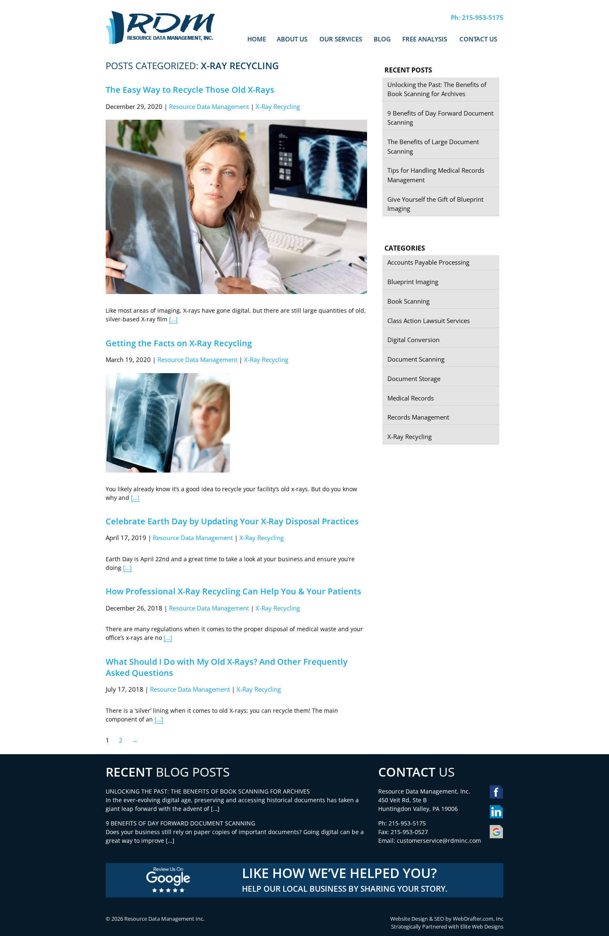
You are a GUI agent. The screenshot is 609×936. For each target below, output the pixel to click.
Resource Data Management (209, 106)
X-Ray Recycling (278, 106)
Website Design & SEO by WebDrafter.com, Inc (446, 918)
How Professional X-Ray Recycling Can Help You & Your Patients (233, 591)
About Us (292, 39)
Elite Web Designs (481, 926)
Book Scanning (408, 301)
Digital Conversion (413, 339)
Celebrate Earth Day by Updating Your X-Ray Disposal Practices (232, 521)
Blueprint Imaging (412, 281)
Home (256, 39)
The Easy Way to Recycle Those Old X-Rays (190, 89)
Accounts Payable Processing (428, 262)
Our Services (340, 39)
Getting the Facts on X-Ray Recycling (179, 343)
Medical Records (410, 398)
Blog (382, 39)
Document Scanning (416, 359)
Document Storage (413, 378)
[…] (173, 319)
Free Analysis (424, 39)
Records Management (418, 417)
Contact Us (478, 39)
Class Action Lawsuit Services (428, 320)
